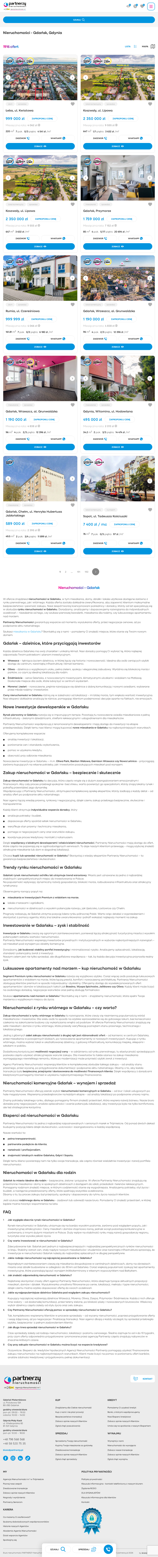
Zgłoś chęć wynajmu (118, 1459)
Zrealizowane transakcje (67, 1450)
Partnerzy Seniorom (12, 1502)
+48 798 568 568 (14, 1439)
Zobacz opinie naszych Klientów (71, 1421)
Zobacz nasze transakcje (120, 1450)
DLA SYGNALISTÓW (90, 1493)
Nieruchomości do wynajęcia (122, 1445)
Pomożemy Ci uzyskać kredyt (122, 1407)
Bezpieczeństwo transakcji (68, 1416)
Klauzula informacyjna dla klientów (98, 1497)
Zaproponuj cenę (42, 118)
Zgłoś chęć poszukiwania (67, 1426)
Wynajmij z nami (116, 1441)
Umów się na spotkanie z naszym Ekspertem (129, 1426)
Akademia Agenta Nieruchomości (19, 1531)
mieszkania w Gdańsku (27, 631)
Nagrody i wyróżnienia (14, 1497)
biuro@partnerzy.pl (13, 1449)
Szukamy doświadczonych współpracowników (26, 1521)
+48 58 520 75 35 (14, 1443)
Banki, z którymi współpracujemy (124, 1412)
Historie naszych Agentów (16, 1526)
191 (78, 571)
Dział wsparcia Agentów (15, 1535)
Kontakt (85, 1502)
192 (86, 571)
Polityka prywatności (91, 1479)
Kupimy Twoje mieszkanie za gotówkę (73, 1445)
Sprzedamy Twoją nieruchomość (71, 1441)
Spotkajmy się (10, 1540)
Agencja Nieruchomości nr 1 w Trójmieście (23, 1479)
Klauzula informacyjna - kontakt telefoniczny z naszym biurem (112, 1483)
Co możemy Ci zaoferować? (17, 1517)
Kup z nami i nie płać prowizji (69, 1412)
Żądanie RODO (88, 1488)
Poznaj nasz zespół (12, 1483)
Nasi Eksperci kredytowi (119, 1416)
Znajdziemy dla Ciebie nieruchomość (73, 1407)
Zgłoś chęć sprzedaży (66, 1459)
